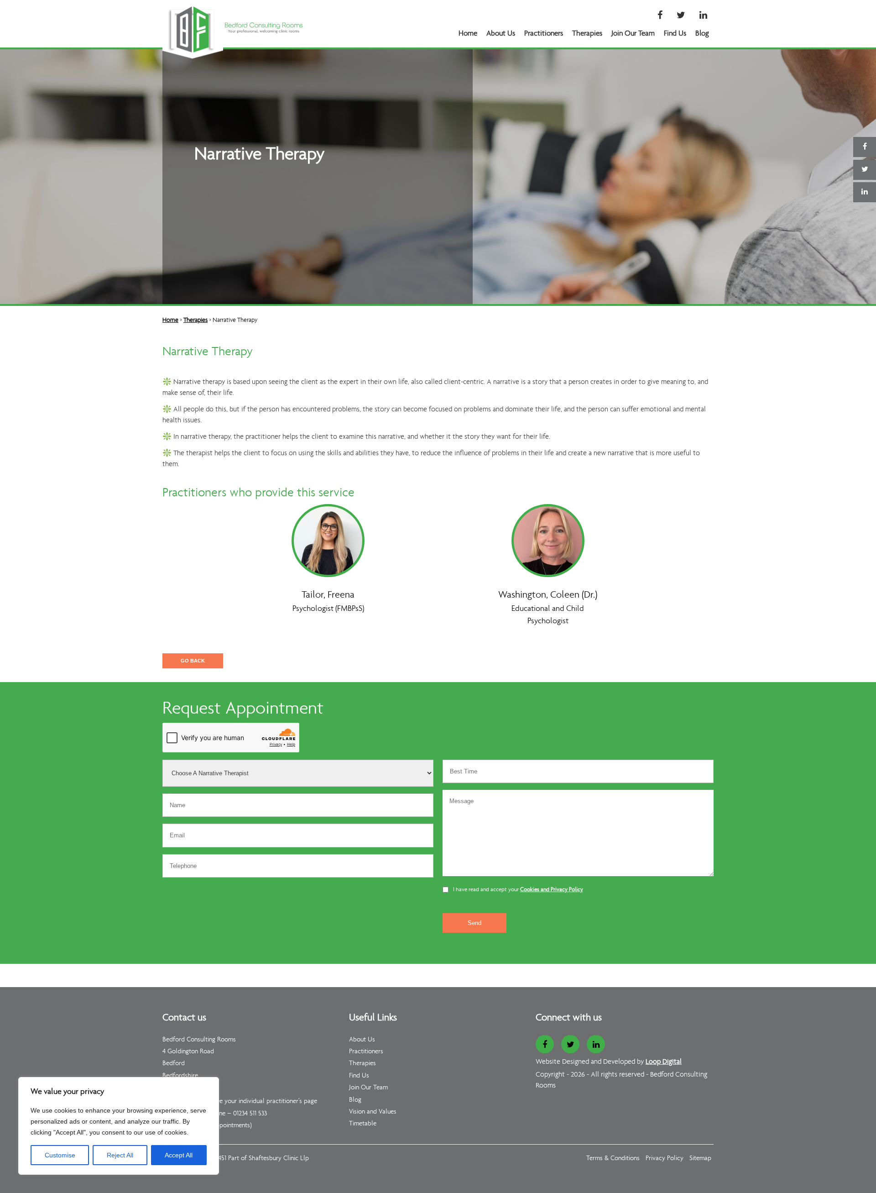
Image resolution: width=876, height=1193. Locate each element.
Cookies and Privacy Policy (551, 890)
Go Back (193, 660)
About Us (500, 33)
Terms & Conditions (613, 1158)
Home (468, 33)
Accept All (179, 1155)
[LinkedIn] (703, 16)
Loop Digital (664, 1062)
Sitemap (700, 1158)
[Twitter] (681, 16)
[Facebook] (659, 16)
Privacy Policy (664, 1158)
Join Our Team (633, 33)
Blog (702, 33)
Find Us (675, 33)
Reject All (120, 1155)
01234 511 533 (250, 1113)
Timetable (362, 1123)
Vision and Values (372, 1112)
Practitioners (543, 33)
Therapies (587, 33)
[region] (118, 1126)
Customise (60, 1155)
